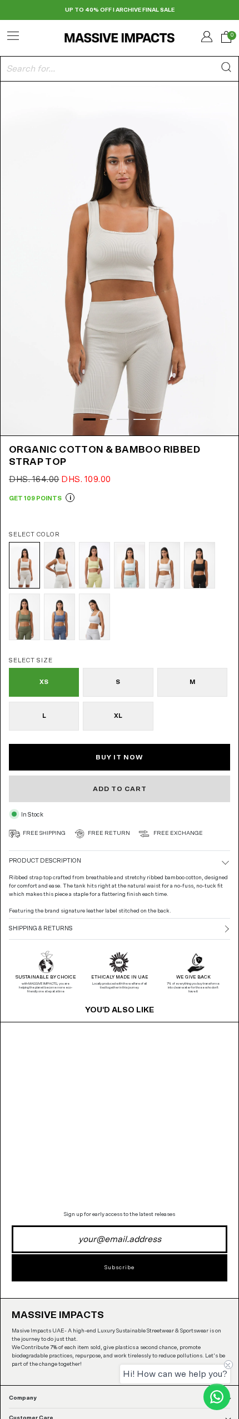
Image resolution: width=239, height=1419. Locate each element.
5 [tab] (156, 419)
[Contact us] (216, 1396)
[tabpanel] (119, 257)
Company (23, 1398)
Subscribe (119, 1267)
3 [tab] (123, 419)
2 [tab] (106, 419)
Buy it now (119, 757)
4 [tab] (139, 419)
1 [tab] (89, 419)
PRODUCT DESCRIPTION (45, 861)
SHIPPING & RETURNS (41, 928)
